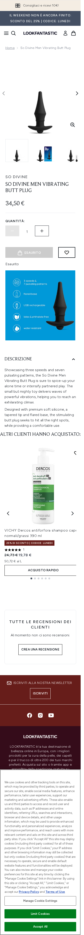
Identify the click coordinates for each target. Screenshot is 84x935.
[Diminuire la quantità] (12, 231)
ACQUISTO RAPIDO (43, 570)
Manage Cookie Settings (40, 900)
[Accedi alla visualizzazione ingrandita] (72, 124)
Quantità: (15, 221)
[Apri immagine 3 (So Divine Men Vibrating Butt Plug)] (72, 150)
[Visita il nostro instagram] (40, 715)
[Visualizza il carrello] (73, 33)
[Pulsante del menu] (5, 33)
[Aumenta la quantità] (42, 231)
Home (10, 48)
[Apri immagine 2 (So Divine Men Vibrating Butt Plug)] (45, 150)
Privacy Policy (29, 891)
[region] (40, 852)
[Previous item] (8, 513)
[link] (65, 33)
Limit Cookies (40, 913)
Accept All (40, 926)
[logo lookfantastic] (40, 33)
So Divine (16, 176)
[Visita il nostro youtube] (51, 715)
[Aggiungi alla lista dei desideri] (66, 252)
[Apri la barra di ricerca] (13, 33)
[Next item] (72, 513)
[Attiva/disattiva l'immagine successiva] (77, 93)
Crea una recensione (40, 649)
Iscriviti (40, 693)
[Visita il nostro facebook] (29, 715)
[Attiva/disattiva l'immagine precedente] (3, 93)
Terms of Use (55, 891)
